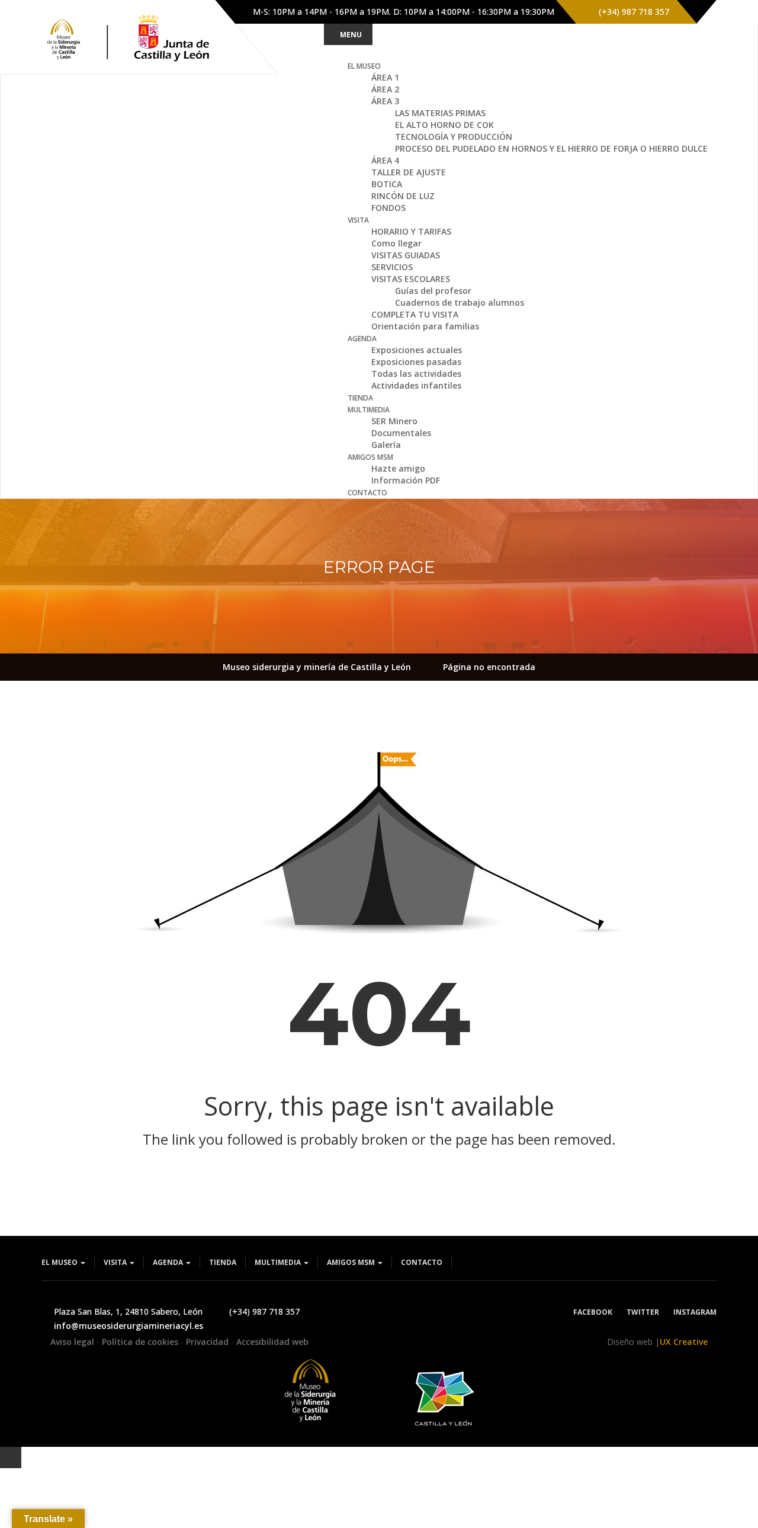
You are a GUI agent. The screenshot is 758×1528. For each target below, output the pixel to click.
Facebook (592, 1312)
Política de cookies (141, 1341)
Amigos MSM (352, 1262)
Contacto (421, 1262)
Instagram (695, 1312)
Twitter (643, 1312)
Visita (116, 1262)
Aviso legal (73, 1341)
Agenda (169, 1262)
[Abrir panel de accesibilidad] (10, 1457)
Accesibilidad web (272, 1341)
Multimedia (279, 1262)
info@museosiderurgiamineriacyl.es (128, 1325)
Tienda (222, 1262)
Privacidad (208, 1341)
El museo (60, 1262)
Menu (351, 35)
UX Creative (684, 1341)
